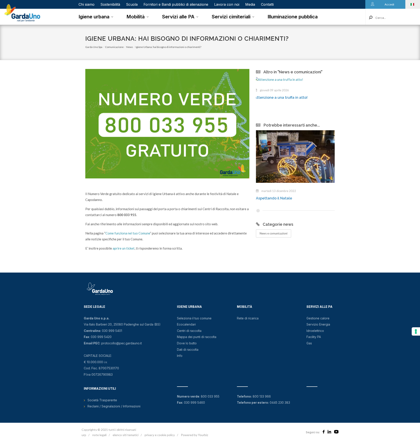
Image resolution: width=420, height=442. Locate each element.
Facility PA (313, 337)
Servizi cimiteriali (231, 16)
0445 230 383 (280, 402)
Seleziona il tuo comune (194, 318)
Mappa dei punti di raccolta (196, 337)
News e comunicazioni (273, 233)
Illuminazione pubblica (293, 16)
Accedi (389, 4)
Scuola (132, 4)
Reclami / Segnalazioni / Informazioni (114, 406)
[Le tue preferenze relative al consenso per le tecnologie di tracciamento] (416, 331)
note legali (99, 435)
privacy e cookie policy (160, 435)
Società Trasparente (102, 400)
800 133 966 (262, 396)
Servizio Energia (318, 324)
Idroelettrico (315, 331)
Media (250, 4)
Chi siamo (86, 4)
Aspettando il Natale (274, 198)
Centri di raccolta (189, 331)
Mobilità (135, 16)
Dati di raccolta (187, 349)
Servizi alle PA (178, 16)
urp (84, 435)
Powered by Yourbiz (194, 435)
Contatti (267, 4)
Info (179, 355)
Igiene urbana (94, 16)
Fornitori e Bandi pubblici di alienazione (176, 4)
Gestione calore (317, 318)
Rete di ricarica (248, 318)
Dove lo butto (187, 343)
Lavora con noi (226, 4)
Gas (309, 343)
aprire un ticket (124, 248)
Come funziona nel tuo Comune (127, 233)
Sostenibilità (110, 4)
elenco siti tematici (125, 435)
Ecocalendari (186, 324)
